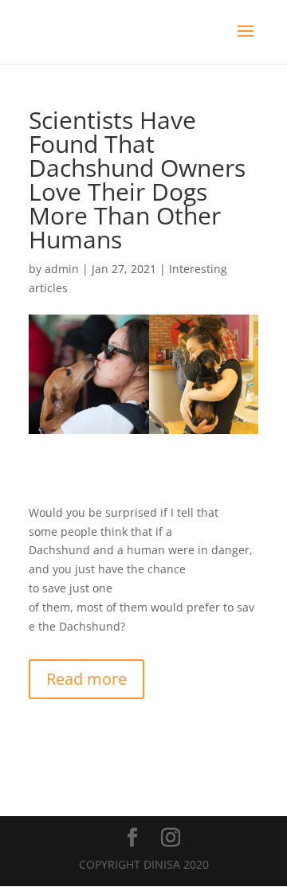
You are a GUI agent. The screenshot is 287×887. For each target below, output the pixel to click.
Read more (86, 679)
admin (62, 268)
